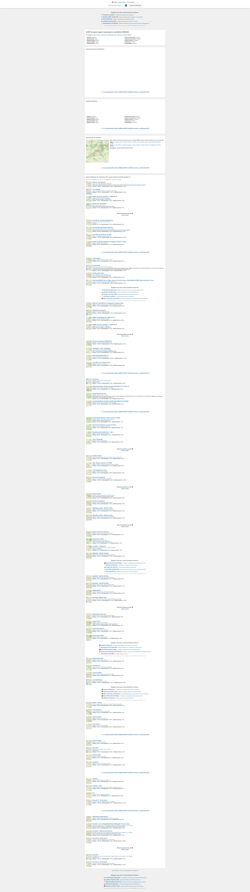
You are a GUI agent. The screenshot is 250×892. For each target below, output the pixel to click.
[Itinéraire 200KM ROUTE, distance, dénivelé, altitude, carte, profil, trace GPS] (89, 593)
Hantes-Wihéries (107, 547)
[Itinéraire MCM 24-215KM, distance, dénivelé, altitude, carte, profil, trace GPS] (89, 719)
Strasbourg (108, 221)
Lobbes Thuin (96, 621)
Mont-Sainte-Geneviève (109, 419)
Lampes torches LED (109, 21)
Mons (102, 533)
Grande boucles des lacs (99, 393)
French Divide (96, 265)
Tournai (111, 259)
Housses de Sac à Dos (110, 691)
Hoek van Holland (110, 801)
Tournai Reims (96, 258)
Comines (120, 304)
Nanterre (106, 356)
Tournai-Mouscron (105, 259)
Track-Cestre (96, 724)
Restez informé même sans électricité (127, 567)
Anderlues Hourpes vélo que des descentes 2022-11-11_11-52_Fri (110, 386)
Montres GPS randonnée (110, 17)
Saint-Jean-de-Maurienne (116, 457)
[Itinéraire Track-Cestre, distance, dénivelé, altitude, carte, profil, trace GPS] (89, 726)
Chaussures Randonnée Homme (111, 651)
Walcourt (108, 794)
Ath (101, 243)
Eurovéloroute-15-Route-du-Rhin (101, 234)
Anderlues (106, 387)
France (93, 190)
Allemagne (94, 825)
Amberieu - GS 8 (97, 786)
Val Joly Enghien (97, 672)
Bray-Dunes (109, 266)
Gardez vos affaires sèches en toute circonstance (129, 691)
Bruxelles (107, 198)
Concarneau (107, 190)
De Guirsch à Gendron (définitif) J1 (102, 341)
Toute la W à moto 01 (98, 628)
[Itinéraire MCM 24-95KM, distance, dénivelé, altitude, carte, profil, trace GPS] (89, 757)
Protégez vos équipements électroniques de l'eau (134, 563)
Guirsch (110, 342)
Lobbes (105, 364)
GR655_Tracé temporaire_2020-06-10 (103, 317)
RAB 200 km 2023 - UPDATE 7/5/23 (102, 508)
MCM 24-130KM (96, 740)
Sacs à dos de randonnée (111, 298)
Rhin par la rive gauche (98, 182)
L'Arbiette (111, 387)
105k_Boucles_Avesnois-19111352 (102, 463)
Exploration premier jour (99, 614)
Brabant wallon (100, 509)
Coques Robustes (106, 645)
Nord (105, 266)
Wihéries (113, 547)
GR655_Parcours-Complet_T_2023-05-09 (104, 196)
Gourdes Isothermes (109, 290)
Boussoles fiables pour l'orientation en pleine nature (130, 647)
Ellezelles (105, 243)
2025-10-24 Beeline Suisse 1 (100, 355)
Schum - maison (97, 702)
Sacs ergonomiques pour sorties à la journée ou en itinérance (135, 298)
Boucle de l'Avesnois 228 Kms (100, 532)
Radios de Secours (112, 567)
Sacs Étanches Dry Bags (114, 563)
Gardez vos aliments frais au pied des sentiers (123, 19)
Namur (98, 380)
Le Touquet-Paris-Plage (116, 599)
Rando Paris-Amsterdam (99, 203)
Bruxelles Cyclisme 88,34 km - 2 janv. (102, 432)
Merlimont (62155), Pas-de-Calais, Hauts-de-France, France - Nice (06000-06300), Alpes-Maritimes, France (123, 280)
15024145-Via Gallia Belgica (100, 816)
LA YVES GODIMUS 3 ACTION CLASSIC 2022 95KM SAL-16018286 (110, 401)
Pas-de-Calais (107, 228)
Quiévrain (106, 629)
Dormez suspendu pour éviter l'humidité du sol (127, 292)
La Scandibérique (97, 680)
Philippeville (103, 794)
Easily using (126, 92)
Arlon (104, 342)
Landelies (116, 464)
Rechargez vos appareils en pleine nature (127, 565)
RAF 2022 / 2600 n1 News (99, 597)
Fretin (108, 711)
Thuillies (106, 394)
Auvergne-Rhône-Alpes (101, 457)
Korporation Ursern (102, 183)
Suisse (93, 183)
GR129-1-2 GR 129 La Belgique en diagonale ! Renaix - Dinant (109, 241)
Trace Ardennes (96, 710)
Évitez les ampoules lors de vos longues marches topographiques (134, 23)
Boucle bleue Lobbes (98, 539)
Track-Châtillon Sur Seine (99, 470)
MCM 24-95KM (96, 755)
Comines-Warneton (113, 304)
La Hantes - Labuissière (99, 546)
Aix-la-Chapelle (129, 825)
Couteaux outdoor (109, 15)
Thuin (102, 364)
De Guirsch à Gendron (98, 501)
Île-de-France (99, 205)
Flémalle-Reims (96, 494)
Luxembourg (99, 342)
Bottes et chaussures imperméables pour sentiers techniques (137, 651)
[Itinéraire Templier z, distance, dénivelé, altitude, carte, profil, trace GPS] (89, 781)
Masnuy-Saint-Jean (108, 533)
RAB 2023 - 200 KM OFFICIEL (100, 576)
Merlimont (113, 281)
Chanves (120, 787)
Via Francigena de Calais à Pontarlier (102, 227)
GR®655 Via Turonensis (99, 310)
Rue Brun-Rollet (96, 456)
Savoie (108, 457)
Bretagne (98, 190)
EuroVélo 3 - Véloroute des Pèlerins (102, 831)
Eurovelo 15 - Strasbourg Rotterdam (102, 220)
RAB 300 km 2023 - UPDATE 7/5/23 (102, 515)
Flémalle (105, 495)
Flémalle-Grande (110, 495)
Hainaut (98, 243)
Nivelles (105, 509)
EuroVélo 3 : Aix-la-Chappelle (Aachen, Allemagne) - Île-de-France (110, 824)
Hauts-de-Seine (99, 356)
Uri (96, 183)
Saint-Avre (113, 704)
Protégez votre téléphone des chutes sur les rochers (125, 645)
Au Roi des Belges (112, 402)
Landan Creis (114, 190)
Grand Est (98, 221)
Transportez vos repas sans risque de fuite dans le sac (133, 877)
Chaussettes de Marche (110, 23)
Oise (105, 349)
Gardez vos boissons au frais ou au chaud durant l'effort (130, 290)
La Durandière (119, 704)
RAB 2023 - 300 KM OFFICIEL (100, 553)
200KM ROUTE (96, 590)
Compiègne (109, 349)
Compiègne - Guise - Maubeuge (101, 348)
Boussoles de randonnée (109, 647)
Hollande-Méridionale (101, 801)
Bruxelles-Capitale (101, 198)
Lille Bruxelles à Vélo (98, 273)
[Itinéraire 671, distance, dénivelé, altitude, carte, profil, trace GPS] (89, 795)
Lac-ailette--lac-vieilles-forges (101, 362)
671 (93, 793)
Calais (112, 228)
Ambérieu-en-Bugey (113, 787)
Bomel (109, 380)
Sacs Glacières (107, 19)
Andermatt (109, 183)
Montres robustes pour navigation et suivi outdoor (131, 17)
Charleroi (103, 426)
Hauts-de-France (100, 228)
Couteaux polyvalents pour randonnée (124, 15)
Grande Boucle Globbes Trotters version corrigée (106, 418)
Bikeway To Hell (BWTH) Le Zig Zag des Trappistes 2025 (107, 303)
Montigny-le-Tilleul (109, 464)
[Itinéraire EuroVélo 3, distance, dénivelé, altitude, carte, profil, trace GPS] (89, 381)
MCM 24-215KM (96, 717)
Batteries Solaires (112, 565)
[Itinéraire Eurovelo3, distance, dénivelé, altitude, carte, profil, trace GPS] (89, 750)
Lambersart (109, 667)
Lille (108, 274)
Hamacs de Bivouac (109, 292)
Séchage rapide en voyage (121, 653)
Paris (104, 205)
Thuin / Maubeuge (97, 439)
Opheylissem (110, 818)
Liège (98, 495)
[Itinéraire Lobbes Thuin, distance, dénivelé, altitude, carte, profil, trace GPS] (89, 623)
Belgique (94, 198)
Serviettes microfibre (108, 653)
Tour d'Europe (96, 189)
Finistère (102, 190)
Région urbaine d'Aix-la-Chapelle (118, 825)
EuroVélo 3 (95, 379)
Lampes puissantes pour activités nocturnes (127, 21)
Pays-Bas (94, 801)
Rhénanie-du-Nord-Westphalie (104, 825)
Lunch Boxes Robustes (113, 877)
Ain (107, 787)
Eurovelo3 (95, 748)
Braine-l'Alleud (111, 509)
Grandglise (105, 471)
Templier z (95, 778)
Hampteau (116, 818)
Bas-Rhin (103, 221)
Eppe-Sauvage (110, 674)
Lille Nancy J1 (96, 665)
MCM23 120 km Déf (97, 658)
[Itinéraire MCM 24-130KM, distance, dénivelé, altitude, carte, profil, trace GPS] (89, 743)
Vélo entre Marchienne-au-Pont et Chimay (104, 425)
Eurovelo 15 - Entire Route (99, 800)
